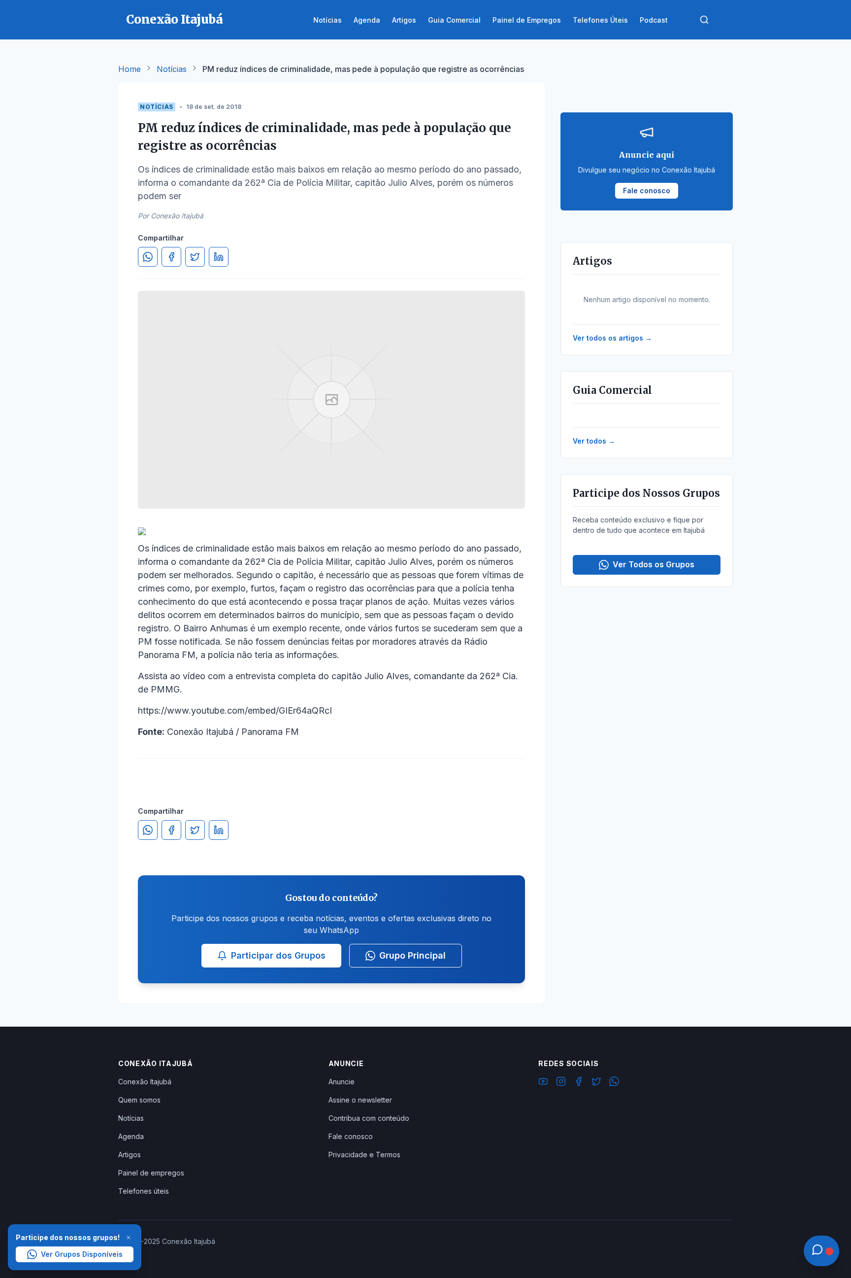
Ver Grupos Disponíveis (82, 1254)
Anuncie (341, 1081)
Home (129, 69)
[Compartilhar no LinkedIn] (219, 257)
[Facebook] (579, 1082)
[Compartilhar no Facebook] (171, 257)
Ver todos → (594, 441)
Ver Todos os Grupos (653, 564)
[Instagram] (561, 1082)
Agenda (131, 1136)
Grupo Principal (412, 955)
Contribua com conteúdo (368, 1118)
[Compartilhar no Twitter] (195, 257)
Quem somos (139, 1100)
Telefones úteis (143, 1191)
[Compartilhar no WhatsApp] (148, 257)
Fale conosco (350, 1136)
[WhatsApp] (614, 1082)
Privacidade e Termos (364, 1154)
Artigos (129, 1154)
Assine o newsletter (360, 1100)
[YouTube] (543, 1082)
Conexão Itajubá (144, 1081)
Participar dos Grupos (278, 955)
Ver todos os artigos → (612, 338)
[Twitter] (596, 1082)
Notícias (172, 69)
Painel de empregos (151, 1173)
